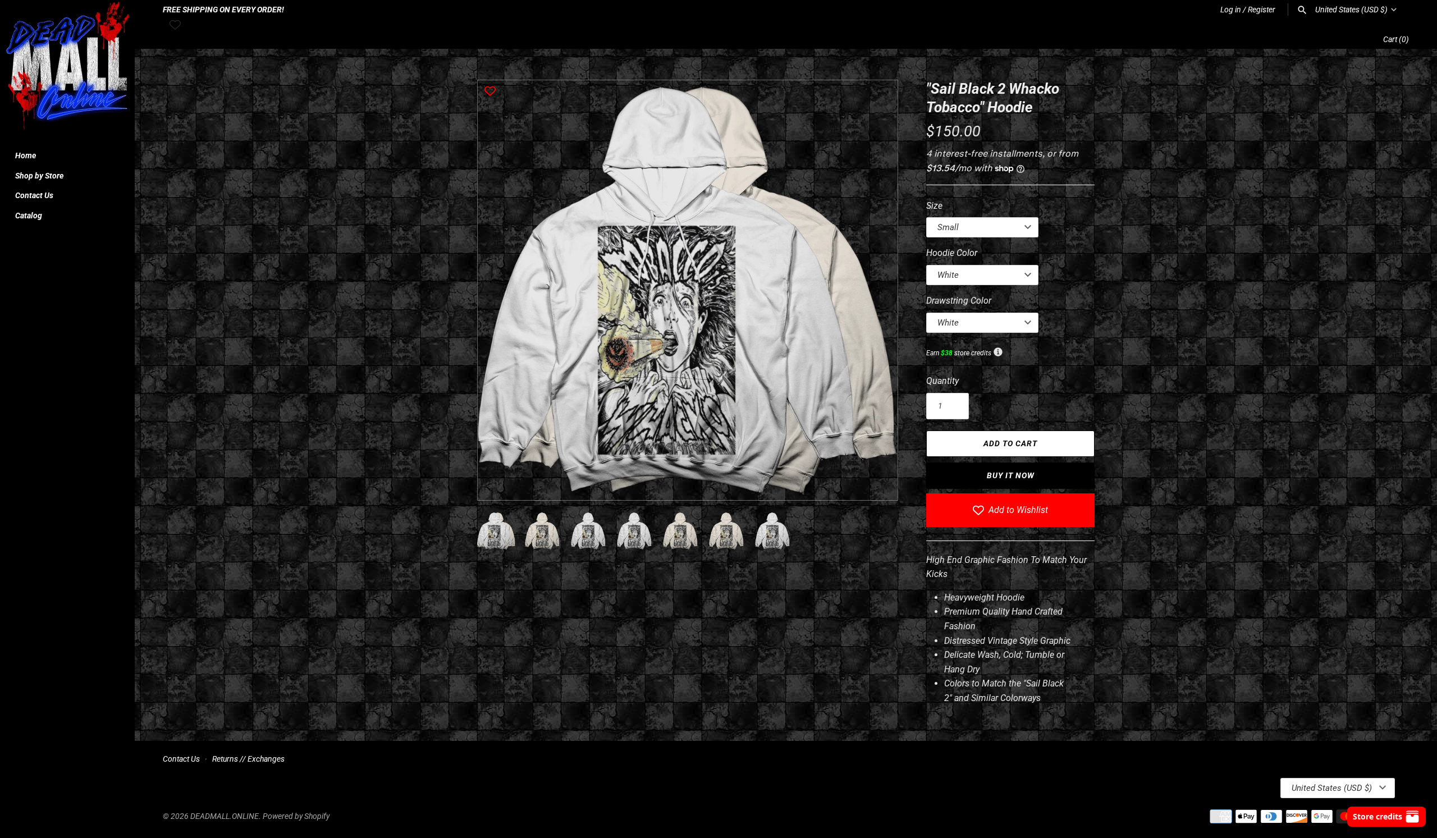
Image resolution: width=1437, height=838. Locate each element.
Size (934, 205)
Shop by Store (39, 175)
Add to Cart (1010, 443)
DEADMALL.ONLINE (224, 816)
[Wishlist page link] (175, 24)
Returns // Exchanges (248, 758)
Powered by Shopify (296, 816)
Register (1261, 9)
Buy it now (1011, 475)
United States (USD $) (1351, 9)
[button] (874, 290)
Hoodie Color (951, 253)
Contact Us (34, 195)
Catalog (28, 215)
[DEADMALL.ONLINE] (67, 67)
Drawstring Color (958, 300)
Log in (1230, 9)
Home (25, 155)
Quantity (942, 381)
